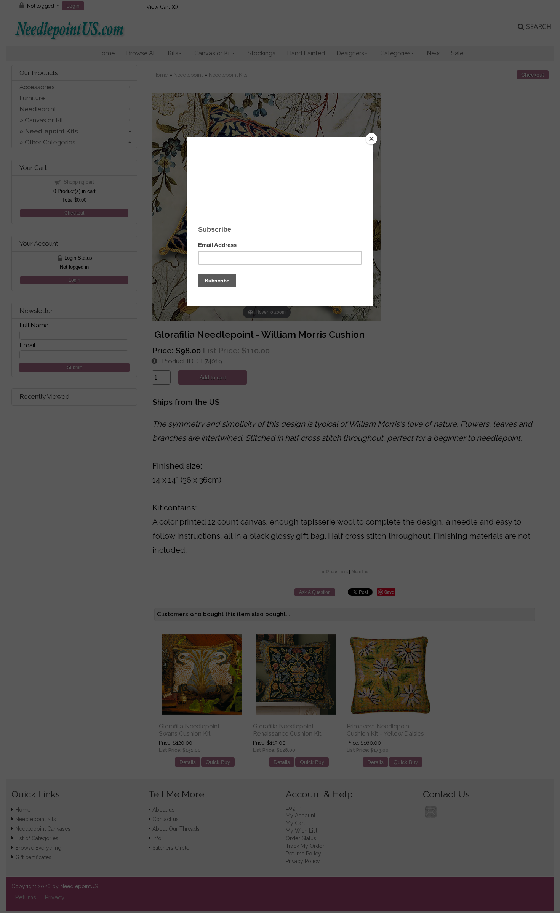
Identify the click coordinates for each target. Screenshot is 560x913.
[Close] (371, 138)
